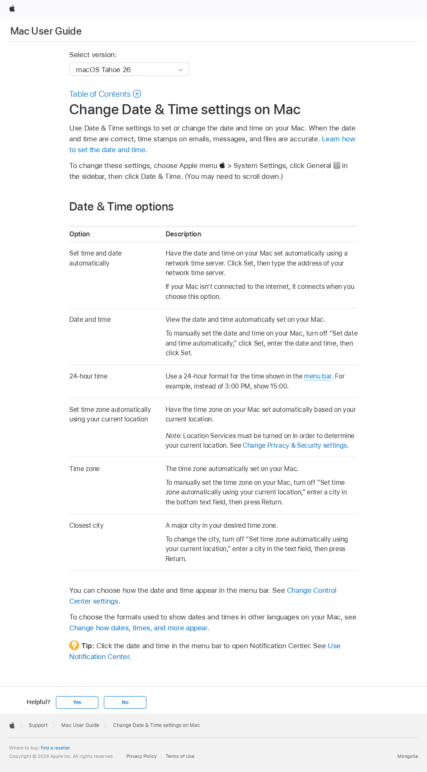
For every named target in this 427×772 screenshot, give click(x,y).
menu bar (318, 376)
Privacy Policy (141, 756)
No (125, 702)
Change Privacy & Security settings (295, 445)
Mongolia (407, 756)
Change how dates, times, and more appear (138, 628)
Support (38, 725)
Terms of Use (180, 756)
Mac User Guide (46, 31)
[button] (105, 94)
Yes (77, 702)
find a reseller (55, 748)
